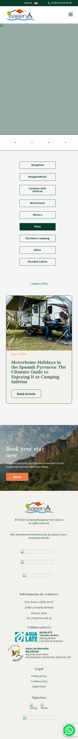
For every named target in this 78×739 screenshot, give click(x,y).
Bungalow (37, 165)
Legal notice (39, 686)
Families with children (37, 190)
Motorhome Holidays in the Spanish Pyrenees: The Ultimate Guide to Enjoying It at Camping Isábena (38, 371)
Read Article (26, 394)
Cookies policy (39, 681)
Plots (37, 226)
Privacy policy (39, 676)
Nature (37, 214)
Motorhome (37, 203)
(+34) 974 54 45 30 (61, 3)
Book (17, 477)
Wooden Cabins (37, 261)
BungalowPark (37, 176)
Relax (37, 250)
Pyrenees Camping (37, 238)
